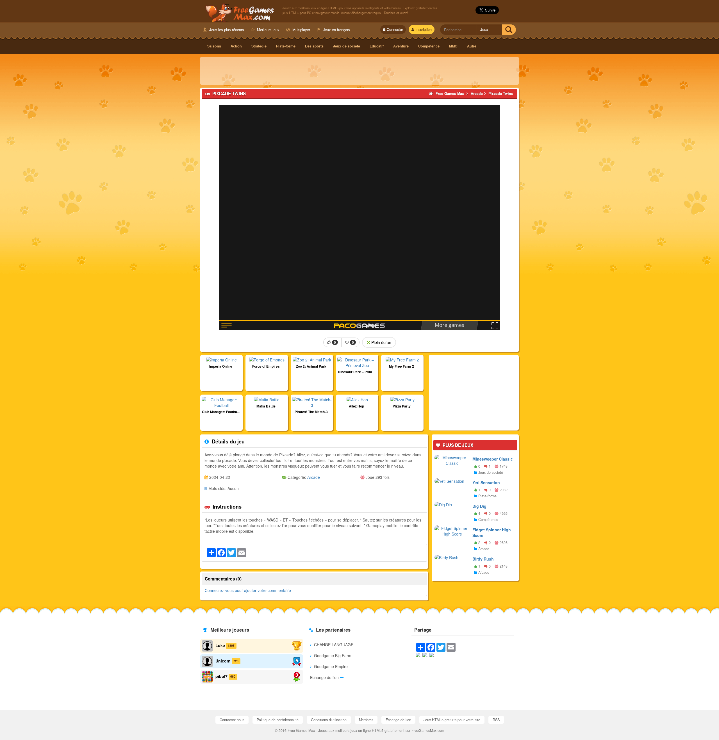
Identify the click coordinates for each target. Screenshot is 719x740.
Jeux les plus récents (226, 29)
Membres (366, 719)
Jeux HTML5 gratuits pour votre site (452, 719)
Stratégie (259, 46)
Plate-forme (285, 46)
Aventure (401, 46)
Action (236, 46)
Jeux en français (336, 29)
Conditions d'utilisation (329, 719)
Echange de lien (325, 677)
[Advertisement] (359, 70)
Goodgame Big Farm (332, 655)
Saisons (214, 46)
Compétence (429, 46)
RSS (496, 719)
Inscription (423, 29)
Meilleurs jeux (267, 29)
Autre (471, 46)
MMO (453, 46)
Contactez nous (232, 719)
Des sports (314, 46)
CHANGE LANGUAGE (333, 644)
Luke (220, 645)
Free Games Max (238, 11)
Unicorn (223, 660)
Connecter (395, 29)
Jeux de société (346, 46)
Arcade (313, 477)
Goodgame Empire (330, 666)
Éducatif (377, 46)
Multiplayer (300, 29)
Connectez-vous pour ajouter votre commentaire (248, 590)
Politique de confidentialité (278, 719)
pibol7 (221, 676)
